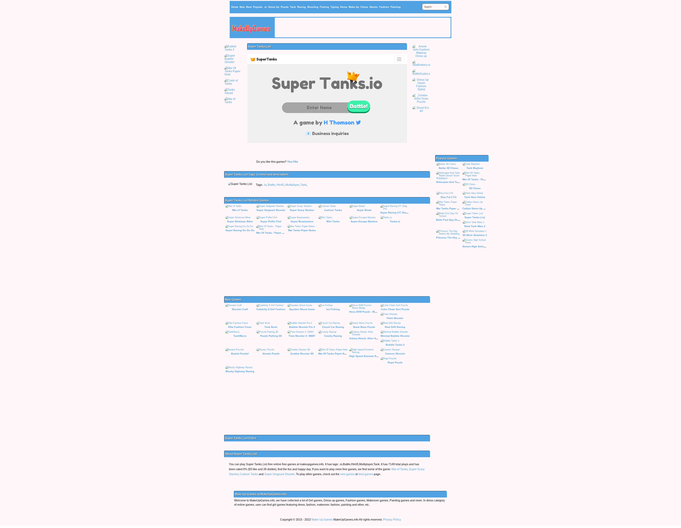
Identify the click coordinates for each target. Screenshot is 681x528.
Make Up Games (322, 519)
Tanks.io (395, 221)
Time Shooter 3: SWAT (302, 335)
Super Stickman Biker (240, 221)
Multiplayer (292, 184)
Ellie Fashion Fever (239, 327)
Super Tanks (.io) (474, 217)
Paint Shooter (395, 318)
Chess (364, 7)
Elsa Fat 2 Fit (448, 197)
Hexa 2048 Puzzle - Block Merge (368, 311)
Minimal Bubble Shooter (395, 335)
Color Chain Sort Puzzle (395, 309)
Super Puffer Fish (270, 221)
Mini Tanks (333, 221)
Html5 (280, 184)
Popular (257, 7)
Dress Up (273, 7)
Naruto (374, 7)
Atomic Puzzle (270, 353)
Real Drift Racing (395, 327)
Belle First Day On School (451, 219)
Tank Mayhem (474, 168)
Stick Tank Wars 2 (474, 226)
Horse (343, 7)
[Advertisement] (363, 27)
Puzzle (285, 7)
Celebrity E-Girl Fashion (270, 309)
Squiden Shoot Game (302, 309)
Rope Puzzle (395, 362)
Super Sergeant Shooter (270, 210)
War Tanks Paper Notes (302, 230)
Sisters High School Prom (477, 246)
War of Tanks (240, 210)
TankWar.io (240, 335)
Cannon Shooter (395, 353)
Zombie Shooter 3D (302, 353)
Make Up (354, 7)
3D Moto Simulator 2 (475, 235)
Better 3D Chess (448, 168)
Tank (293, 7)
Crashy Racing (333, 335)
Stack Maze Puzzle (364, 327)
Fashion (384, 7)
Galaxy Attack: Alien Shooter (366, 338)
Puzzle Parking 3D (271, 335)
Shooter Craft (240, 309)
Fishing (324, 7)
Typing (334, 7)
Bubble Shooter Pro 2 (302, 327)
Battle (271, 184)
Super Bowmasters (302, 221)
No (296, 161)
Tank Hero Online (474, 197)
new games (347, 474)
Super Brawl (364, 210)
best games (366, 474)
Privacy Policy (392, 519)
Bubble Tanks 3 (395, 344)
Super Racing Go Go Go (239, 230)
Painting (396, 7)
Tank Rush (270, 327)
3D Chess (475, 188)
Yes (289, 161)
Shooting (312, 7)
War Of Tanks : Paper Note (272, 232)
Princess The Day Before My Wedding (459, 237)
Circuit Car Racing (333, 327)
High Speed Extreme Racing (366, 356)
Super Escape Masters (364, 221)
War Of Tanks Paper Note (333, 353)
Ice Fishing (333, 309)
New (242, 7)
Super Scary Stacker (302, 210)
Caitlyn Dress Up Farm (475, 208)
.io (265, 7)
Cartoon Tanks (333, 210)
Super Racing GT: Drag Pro (396, 212)
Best (249, 7)
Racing (301, 7)
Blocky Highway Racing (240, 371)
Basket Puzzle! (240, 353)
